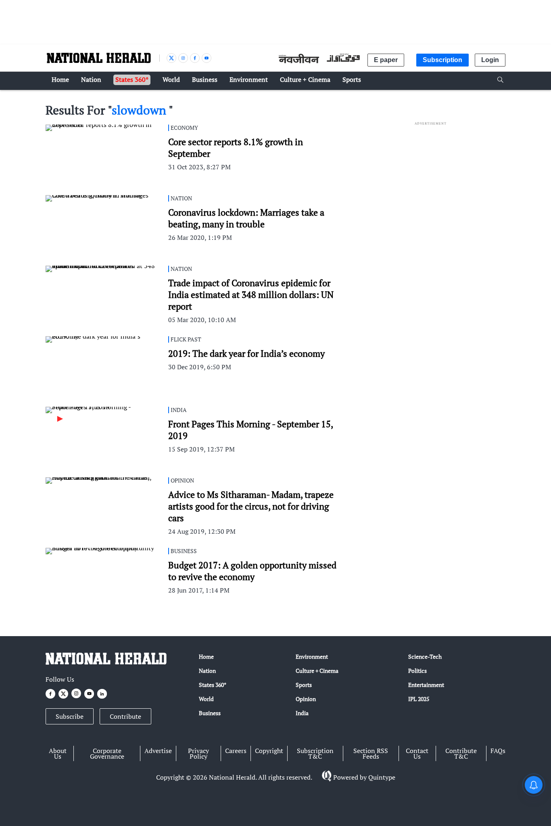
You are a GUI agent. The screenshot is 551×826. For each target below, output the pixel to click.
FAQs (497, 750)
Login (490, 59)
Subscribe (69, 716)
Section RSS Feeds (370, 753)
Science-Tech (425, 656)
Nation (207, 670)
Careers (235, 750)
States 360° (212, 685)
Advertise (158, 750)
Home (206, 656)
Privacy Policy (198, 753)
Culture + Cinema (317, 670)
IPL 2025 (418, 699)
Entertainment (426, 685)
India (302, 713)
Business (210, 713)
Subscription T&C (315, 753)
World (206, 699)
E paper (386, 59)
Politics (417, 670)
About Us (58, 753)
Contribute (125, 716)
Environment (312, 656)
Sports (304, 685)
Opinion (306, 699)
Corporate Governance (107, 753)
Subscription (442, 59)
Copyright (269, 750)
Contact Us (417, 753)
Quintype (381, 777)
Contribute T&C (461, 753)
